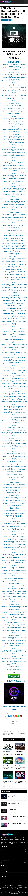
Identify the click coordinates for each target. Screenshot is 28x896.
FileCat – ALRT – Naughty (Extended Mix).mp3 (14, 93)
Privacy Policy (6, 879)
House (10, 19)
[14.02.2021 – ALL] (4, 811)
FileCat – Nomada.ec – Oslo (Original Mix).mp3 (14, 539)
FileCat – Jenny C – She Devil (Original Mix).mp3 (14, 370)
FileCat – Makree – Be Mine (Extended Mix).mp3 (14, 432)
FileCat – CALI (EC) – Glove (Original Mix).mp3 (14, 188)
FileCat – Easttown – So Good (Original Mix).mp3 (14, 246)
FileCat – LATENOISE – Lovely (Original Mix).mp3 (14, 401)
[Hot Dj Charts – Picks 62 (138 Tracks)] (4, 818)
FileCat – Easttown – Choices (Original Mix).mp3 (14, 245)
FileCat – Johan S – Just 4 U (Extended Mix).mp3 (14, 378)
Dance (3, 19)
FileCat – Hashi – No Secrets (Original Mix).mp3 (14, 316)
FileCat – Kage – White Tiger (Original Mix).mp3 (14, 396)
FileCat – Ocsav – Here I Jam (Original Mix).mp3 (14, 544)
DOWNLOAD (14, 62)
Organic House (5, 749)
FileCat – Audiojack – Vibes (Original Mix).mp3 (14, 128)
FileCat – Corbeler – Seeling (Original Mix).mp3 (14, 224)
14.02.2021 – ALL (12, 809)
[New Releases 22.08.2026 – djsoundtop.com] (8, 746)
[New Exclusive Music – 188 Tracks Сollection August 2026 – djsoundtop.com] (8, 760)
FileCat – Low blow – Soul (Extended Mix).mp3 (14, 430)
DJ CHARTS (5, 763)
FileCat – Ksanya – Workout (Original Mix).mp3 (14, 399)
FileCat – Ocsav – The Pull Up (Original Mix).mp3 (14, 546)
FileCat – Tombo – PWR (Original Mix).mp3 (14, 650)
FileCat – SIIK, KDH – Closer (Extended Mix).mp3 (14, 606)
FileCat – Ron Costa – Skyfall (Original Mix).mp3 (14, 591)
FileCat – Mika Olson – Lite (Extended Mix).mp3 (14, 476)
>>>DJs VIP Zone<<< (14, 681)
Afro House (5, 777)
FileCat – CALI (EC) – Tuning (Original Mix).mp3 (14, 189)
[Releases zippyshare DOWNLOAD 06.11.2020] (4, 796)
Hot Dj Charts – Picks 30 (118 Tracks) (17, 823)
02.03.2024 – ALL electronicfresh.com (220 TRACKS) (8, 733)
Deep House (6, 19)
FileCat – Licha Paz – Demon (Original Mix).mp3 (14, 416)
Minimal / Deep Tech (5, 860)
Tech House (3, 853)
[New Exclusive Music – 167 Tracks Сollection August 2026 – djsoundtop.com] (20, 760)
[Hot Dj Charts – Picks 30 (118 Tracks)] (4, 825)
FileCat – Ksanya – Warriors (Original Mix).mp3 (14, 398)
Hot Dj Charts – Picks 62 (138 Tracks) (17, 816)
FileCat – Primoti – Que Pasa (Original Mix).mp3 (14, 577)
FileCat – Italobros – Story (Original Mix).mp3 (14, 350)
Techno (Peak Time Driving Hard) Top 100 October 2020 (16, 803)
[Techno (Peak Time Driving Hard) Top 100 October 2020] (4, 804)
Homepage (6, 868)
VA (2, 849)
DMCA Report (6, 873)
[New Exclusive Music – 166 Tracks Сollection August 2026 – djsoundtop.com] (8, 775)
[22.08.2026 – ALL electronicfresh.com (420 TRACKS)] (20, 775)
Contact (5, 876)
